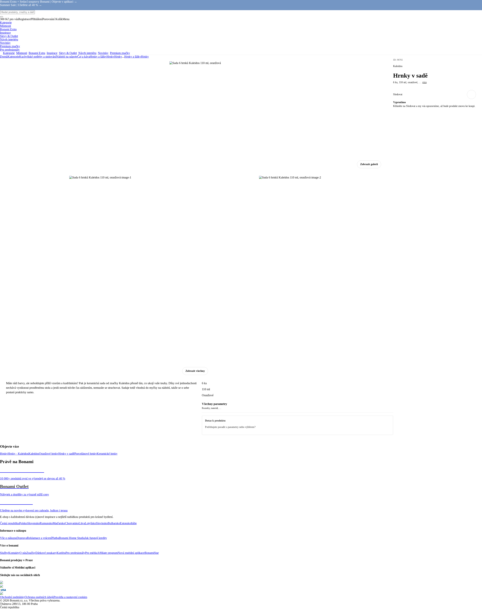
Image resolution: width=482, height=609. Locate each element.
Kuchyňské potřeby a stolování (37, 56)
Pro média (91, 552)
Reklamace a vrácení (39, 538)
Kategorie (13, 56)
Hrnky (118, 56)
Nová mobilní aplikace (131, 552)
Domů (4, 56)
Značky (30, 552)
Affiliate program (107, 552)
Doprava (22, 538)
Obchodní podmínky (12, 597)
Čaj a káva (83, 56)
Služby (4, 552)
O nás (22, 552)
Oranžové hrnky (48, 453)
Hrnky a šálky (98, 56)
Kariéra (61, 552)
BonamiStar (152, 552)
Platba (55, 538)
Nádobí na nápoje (66, 56)
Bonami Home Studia (72, 538)
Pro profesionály (75, 552)
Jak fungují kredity (96, 538)
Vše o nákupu (8, 538)
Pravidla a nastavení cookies (70, 597)
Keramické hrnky (107, 453)
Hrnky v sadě (66, 453)
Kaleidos (33, 453)
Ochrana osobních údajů (39, 597)
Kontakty (13, 552)
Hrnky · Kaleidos (18, 453)
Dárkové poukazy (46, 552)
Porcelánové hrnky (85, 453)
